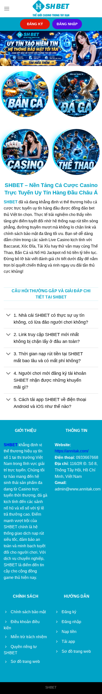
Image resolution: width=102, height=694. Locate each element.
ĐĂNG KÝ (35, 24)
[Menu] (7, 8)
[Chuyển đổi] (8, 315)
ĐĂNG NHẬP (67, 24)
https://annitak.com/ (71, 451)
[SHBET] (51, 8)
